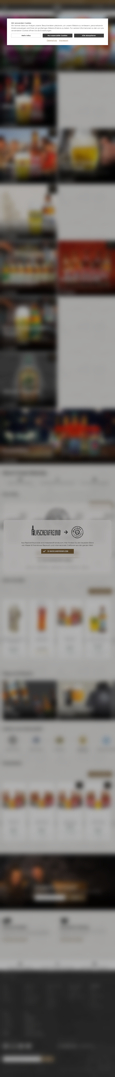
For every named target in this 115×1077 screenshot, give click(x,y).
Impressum (63, 40)
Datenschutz (52, 40)
